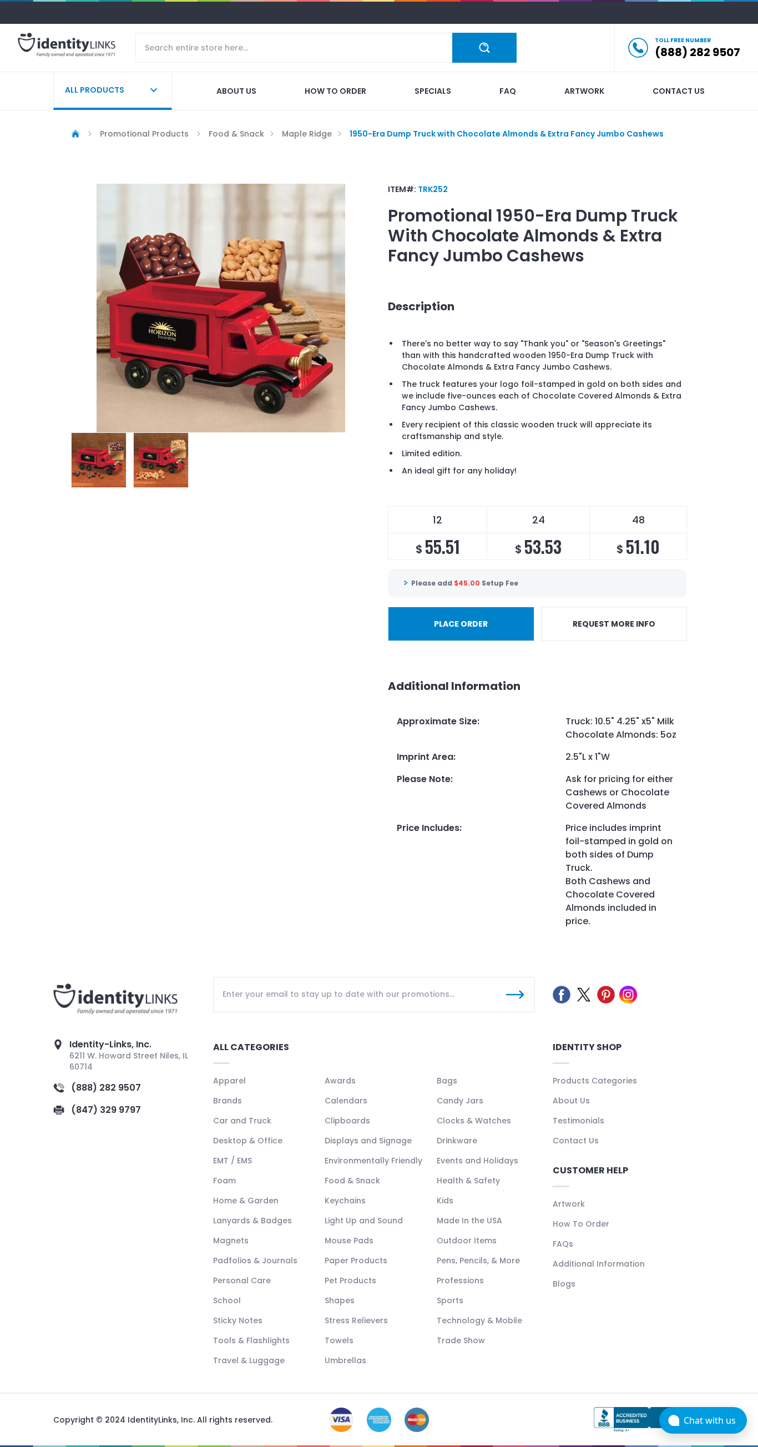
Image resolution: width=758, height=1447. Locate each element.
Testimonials (578, 1120)
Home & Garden (246, 1200)
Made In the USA (469, 1220)
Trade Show (461, 1340)
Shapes (340, 1300)
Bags (447, 1080)
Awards (340, 1080)
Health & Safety (468, 1180)
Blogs (564, 1283)
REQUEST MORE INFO (614, 623)
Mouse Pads (349, 1240)
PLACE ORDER (461, 623)
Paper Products (356, 1260)
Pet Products (350, 1280)
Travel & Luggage (249, 1360)
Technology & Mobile (479, 1320)
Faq (507, 91)
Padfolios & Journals (255, 1260)
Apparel (229, 1080)
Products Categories (595, 1080)
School (227, 1300)
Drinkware (457, 1140)
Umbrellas (345, 1360)
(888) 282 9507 (106, 1087)
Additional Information (599, 1263)
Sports (450, 1300)
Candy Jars (460, 1100)
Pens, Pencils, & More (478, 1260)
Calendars (346, 1100)
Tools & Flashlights (251, 1340)
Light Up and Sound (364, 1220)
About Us (571, 1100)
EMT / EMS (232, 1160)
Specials (433, 91)
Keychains (345, 1200)
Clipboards (347, 1120)
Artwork (584, 91)
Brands (227, 1100)
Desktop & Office (247, 1140)
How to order (335, 91)
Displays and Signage (368, 1140)
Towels (339, 1340)
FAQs (563, 1243)
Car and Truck (242, 1120)
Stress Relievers (356, 1320)
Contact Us (576, 1140)
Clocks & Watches (474, 1120)
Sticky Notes (237, 1320)
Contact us (679, 91)
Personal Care (242, 1280)
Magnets (231, 1240)
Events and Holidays (477, 1160)
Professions (460, 1280)
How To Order (581, 1223)
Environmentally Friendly (373, 1160)
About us (236, 91)
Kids (445, 1200)
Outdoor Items (467, 1240)
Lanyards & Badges (252, 1220)
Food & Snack (352, 1180)
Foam (224, 1180)
